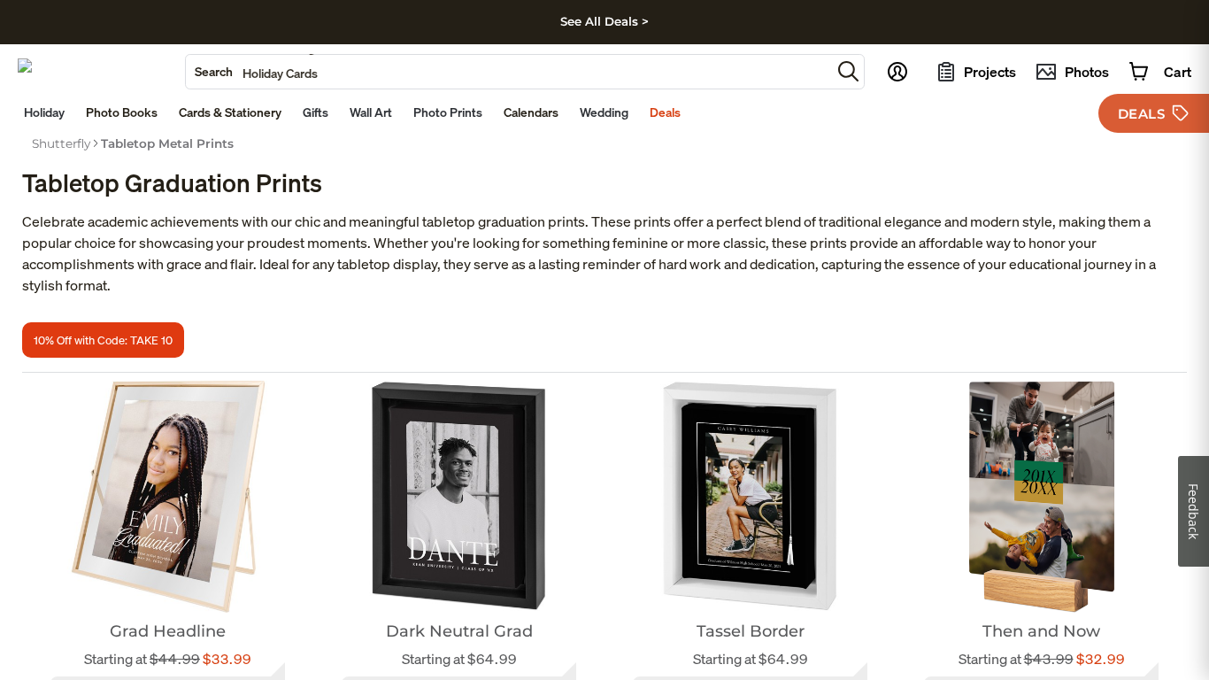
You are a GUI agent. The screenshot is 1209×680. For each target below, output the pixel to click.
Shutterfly (61, 143)
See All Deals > (604, 21)
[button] (848, 71)
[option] (61, 143)
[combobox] (508, 72)
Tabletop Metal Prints (167, 143)
